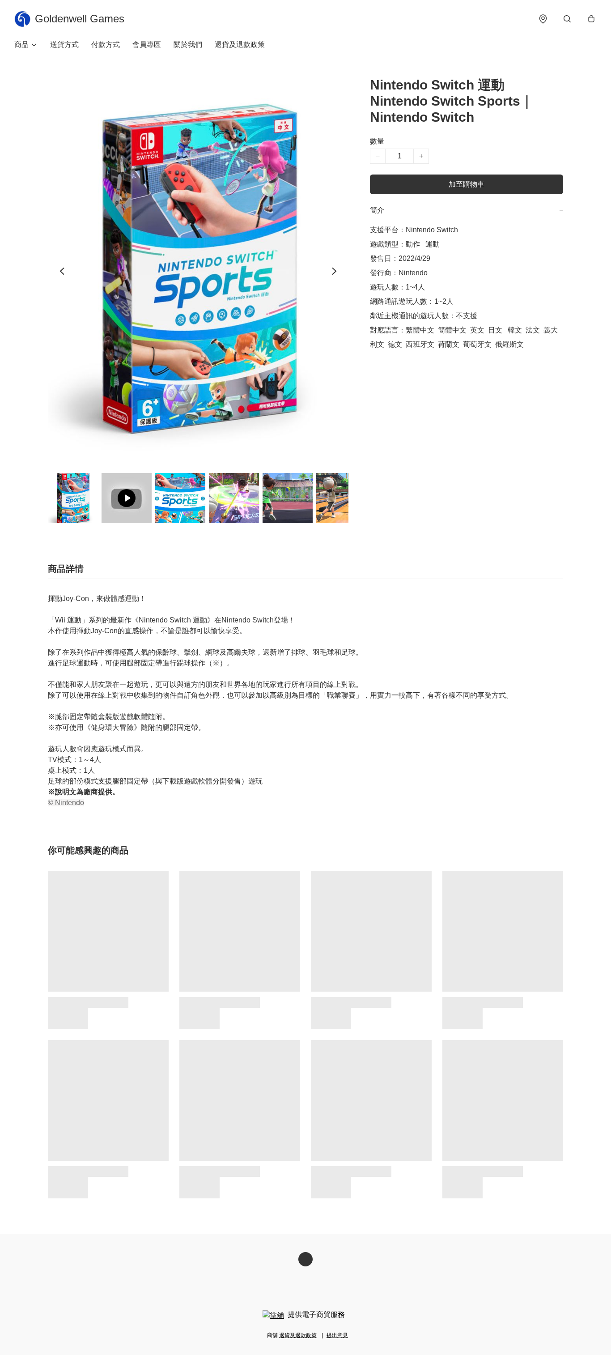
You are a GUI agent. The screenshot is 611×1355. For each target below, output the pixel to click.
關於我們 (188, 44)
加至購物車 (466, 184)
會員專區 (146, 44)
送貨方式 (64, 44)
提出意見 (337, 1335)
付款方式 (105, 44)
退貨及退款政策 (240, 44)
